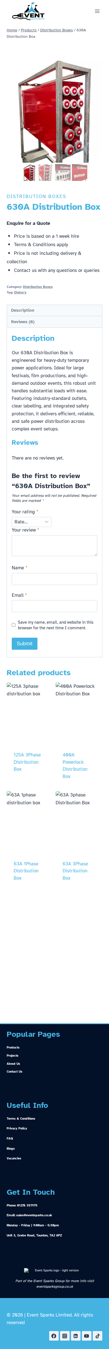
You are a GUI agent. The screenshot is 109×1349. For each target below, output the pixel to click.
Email (19, 595)
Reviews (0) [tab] (22, 321)
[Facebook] (54, 1336)
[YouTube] (86, 1336)
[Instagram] (65, 1336)
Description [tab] (22, 310)
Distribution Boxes (36, 196)
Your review (25, 530)
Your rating (25, 512)
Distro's (20, 292)
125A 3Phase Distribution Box (27, 762)
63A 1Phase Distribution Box (26, 871)
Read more (26, 787)
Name (19, 568)
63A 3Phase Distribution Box (75, 871)
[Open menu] (97, 11)
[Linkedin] (75, 1336)
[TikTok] (97, 1336)
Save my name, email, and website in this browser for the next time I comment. (55, 624)
